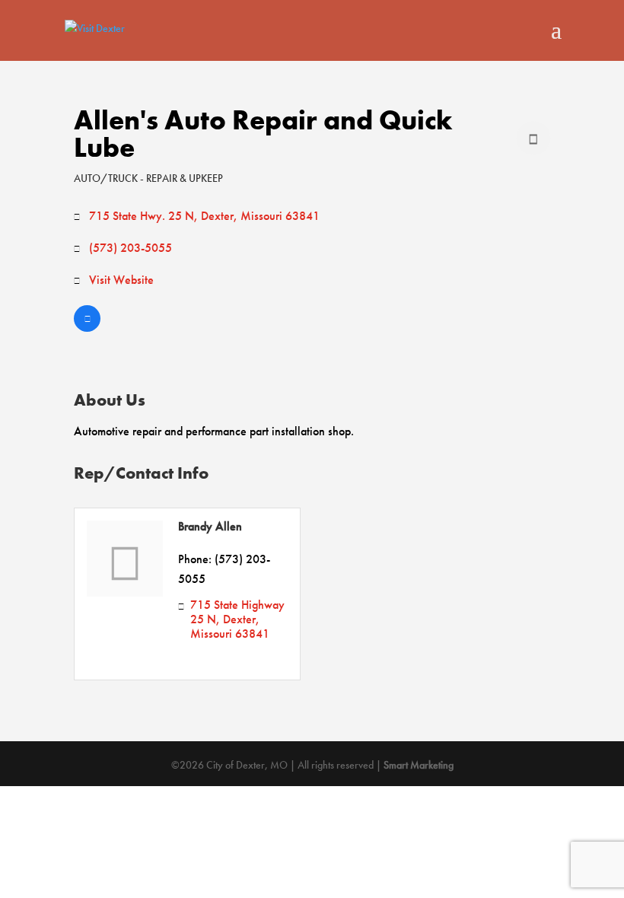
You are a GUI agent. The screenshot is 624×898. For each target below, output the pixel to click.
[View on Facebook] (87, 328)
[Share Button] (533, 138)
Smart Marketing (419, 765)
